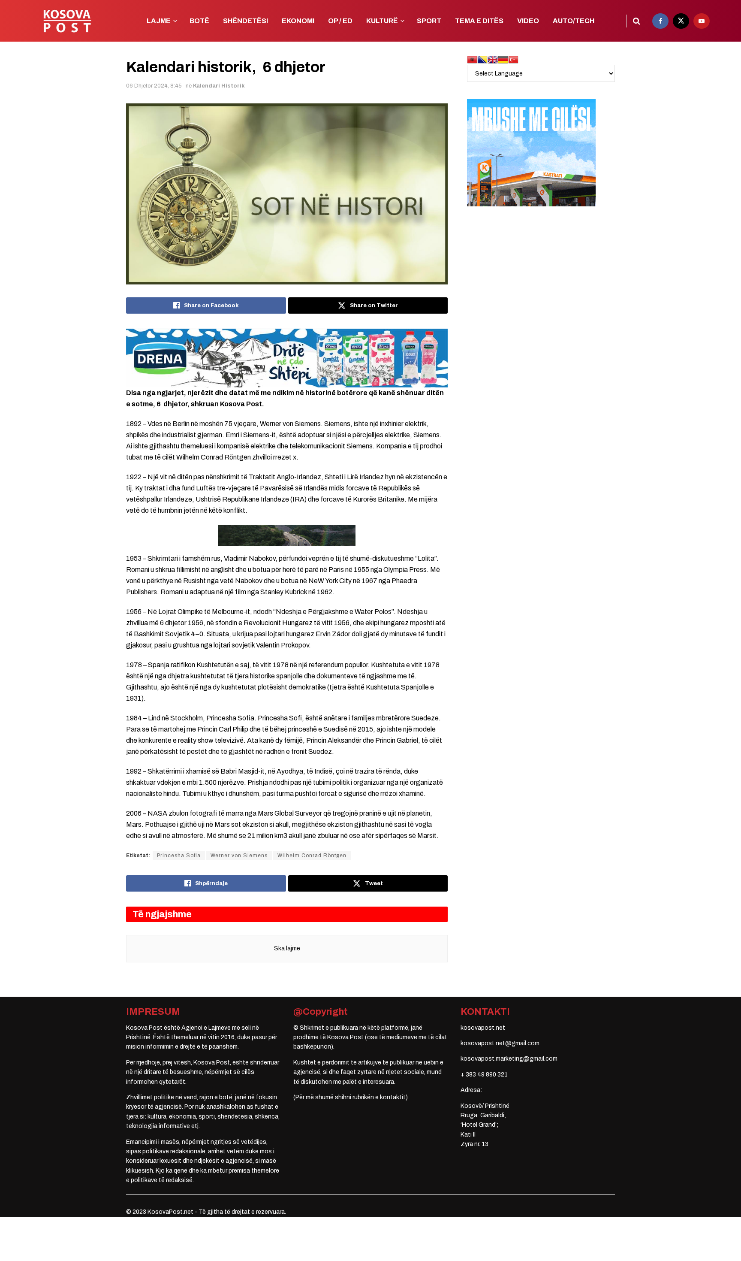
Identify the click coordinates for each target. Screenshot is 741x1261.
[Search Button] (636, 21)
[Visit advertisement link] (287, 358)
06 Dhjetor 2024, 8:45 (154, 86)
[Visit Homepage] (67, 21)
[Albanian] (472, 59)
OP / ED (340, 20)
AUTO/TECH (573, 20)
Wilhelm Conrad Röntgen (311, 856)
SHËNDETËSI (245, 20)
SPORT (429, 20)
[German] (503, 59)
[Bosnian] (482, 59)
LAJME (159, 20)
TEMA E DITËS (479, 20)
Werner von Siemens (239, 856)
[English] (493, 59)
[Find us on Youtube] (701, 21)
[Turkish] (513, 59)
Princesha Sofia (179, 856)
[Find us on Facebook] (660, 21)
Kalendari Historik (219, 86)
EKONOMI (298, 20)
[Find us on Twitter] (681, 21)
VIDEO (528, 20)
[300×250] (531, 152)
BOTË (199, 20)
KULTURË (382, 20)
